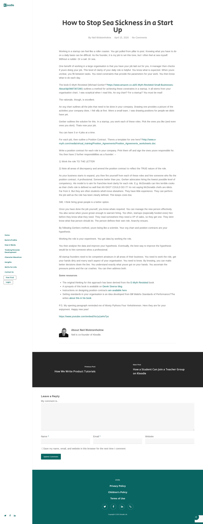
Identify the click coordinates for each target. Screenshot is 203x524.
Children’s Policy (117, 492)
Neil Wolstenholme (101, 37)
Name (45, 436)
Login (8, 282)
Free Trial (10, 277)
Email (97, 436)
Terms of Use (117, 498)
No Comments (139, 37)
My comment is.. (49, 401)
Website (149, 436)
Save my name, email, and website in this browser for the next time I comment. (84, 448)
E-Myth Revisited (139, 282)
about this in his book (80, 298)
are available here (117, 290)
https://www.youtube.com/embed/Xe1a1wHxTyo (84, 316)
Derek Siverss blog (112, 286)
